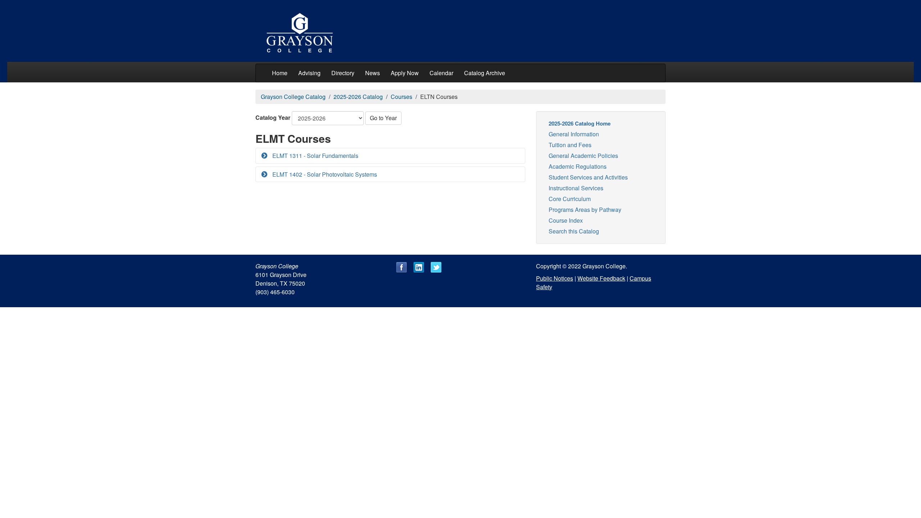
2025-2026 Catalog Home (580, 123)
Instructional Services (576, 188)
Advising (309, 73)
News (372, 73)
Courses (401, 96)
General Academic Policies (583, 155)
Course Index (566, 220)
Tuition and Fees (570, 145)
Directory (342, 73)
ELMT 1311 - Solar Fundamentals (314, 155)
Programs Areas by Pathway (585, 209)
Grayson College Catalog (293, 96)
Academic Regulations (578, 166)
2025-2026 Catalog (358, 96)
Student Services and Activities (588, 177)
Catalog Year (272, 117)
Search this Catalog (574, 231)
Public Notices (554, 278)
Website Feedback (601, 278)
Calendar (441, 73)
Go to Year (383, 118)
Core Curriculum (570, 199)
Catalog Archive (484, 73)
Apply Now (405, 73)
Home (279, 73)
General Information (574, 134)
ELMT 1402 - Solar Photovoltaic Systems (324, 174)
